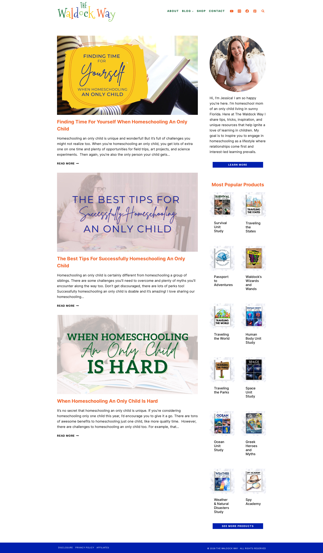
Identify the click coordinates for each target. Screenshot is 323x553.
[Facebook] (247, 11)
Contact (217, 11)
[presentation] (127, 75)
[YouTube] (231, 11)
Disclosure (65, 547)
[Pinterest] (255, 11)
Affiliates (103, 547)
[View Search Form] (263, 11)
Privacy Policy (84, 547)
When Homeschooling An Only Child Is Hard (107, 401)
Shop (201, 11)
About (173, 11)
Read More (68, 163)
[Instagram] (239, 11)
